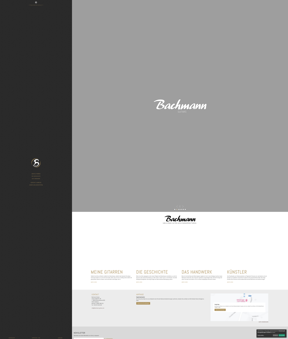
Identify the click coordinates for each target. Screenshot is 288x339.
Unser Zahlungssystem (36, 185)
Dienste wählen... (261, 335)
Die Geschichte (36, 176)
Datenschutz (12, 337)
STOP (179, 206)
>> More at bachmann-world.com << (36, 5)
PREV (177, 206)
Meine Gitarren (36, 174)
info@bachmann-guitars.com (98, 308)
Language (60, 337)
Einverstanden (281, 335)
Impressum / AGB (36, 337)
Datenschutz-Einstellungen (143, 303)
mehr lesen (94, 282)
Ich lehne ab (275, 335)
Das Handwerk (36, 178)
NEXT (183, 206)
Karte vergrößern (263, 322)
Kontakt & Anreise (36, 182)
